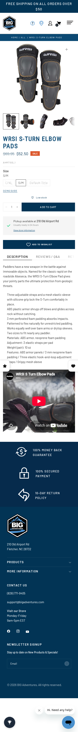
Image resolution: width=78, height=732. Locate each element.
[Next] (66, 77)
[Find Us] (42, 23)
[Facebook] (11, 631)
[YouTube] (30, 631)
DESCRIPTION (17, 256)
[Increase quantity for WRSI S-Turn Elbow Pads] (17, 207)
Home (14, 37)
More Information (22, 571)
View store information (24, 230)
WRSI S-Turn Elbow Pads (45, 37)
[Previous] (12, 77)
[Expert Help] (34, 23)
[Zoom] (66, 49)
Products (15, 562)
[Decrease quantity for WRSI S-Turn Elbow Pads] (6, 207)
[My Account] (51, 23)
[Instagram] (20, 631)
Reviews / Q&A (48, 256)
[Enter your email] (66, 663)
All (23, 37)
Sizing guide (10, 190)
